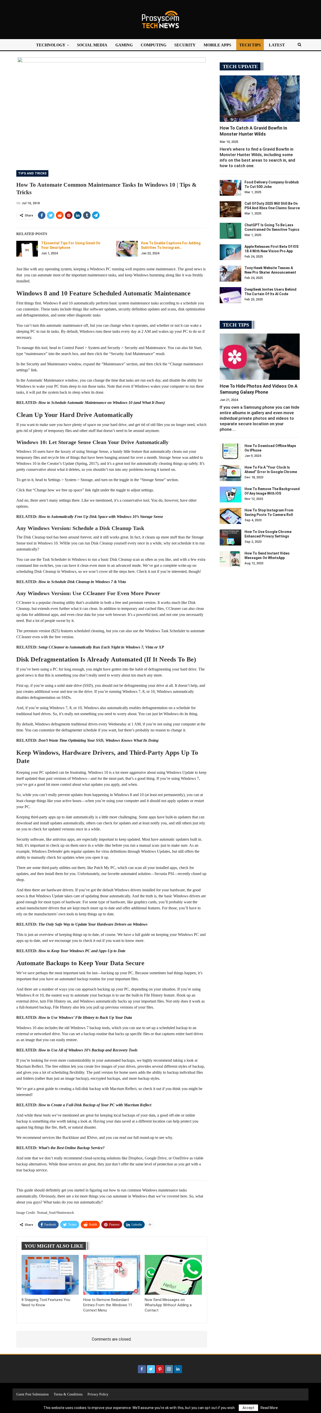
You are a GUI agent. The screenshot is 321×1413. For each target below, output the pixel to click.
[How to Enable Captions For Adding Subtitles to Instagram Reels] (127, 249)
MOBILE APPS (217, 45)
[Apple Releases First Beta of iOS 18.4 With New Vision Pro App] (230, 252)
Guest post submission (32, 1394)
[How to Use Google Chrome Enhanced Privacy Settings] (230, 537)
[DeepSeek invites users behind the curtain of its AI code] (230, 295)
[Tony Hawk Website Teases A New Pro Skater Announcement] (230, 274)
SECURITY (185, 45)
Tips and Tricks (32, 173)
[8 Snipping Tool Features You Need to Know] (50, 1275)
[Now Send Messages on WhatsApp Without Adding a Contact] (173, 1275)
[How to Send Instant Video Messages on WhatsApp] (230, 559)
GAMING (124, 45)
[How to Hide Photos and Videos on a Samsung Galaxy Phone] (260, 357)
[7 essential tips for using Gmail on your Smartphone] (27, 249)
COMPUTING (153, 45)
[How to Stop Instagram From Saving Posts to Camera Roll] (230, 516)
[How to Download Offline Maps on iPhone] (230, 452)
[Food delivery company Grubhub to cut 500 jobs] (230, 188)
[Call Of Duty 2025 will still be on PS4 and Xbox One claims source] (230, 209)
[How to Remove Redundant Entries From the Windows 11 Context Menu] (111, 1275)
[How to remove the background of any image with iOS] (230, 495)
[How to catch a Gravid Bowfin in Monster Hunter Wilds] (260, 98)
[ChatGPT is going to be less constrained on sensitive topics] (230, 231)
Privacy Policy (98, 1394)
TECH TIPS (250, 45)
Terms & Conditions (68, 1394)
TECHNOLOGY (50, 45)
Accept (248, 1408)
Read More (269, 1407)
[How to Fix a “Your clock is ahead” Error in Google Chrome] (230, 473)
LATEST (277, 45)
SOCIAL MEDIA (92, 45)
